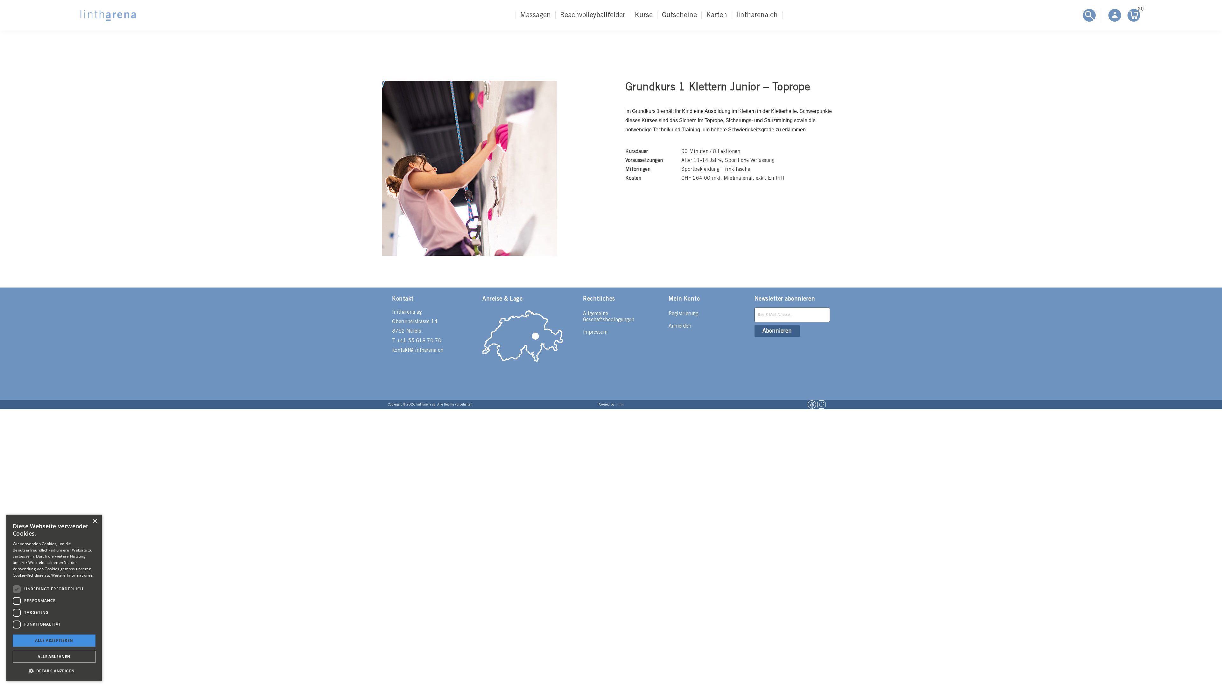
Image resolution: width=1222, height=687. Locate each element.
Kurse (644, 15)
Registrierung (683, 313)
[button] (54, 670)
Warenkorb (1139, 10)
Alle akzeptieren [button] (54, 640)
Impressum (595, 332)
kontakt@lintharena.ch (417, 350)
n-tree (619, 404)
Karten (716, 15)
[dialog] (54, 598)
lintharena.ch (757, 15)
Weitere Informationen (72, 575)
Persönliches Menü (1114, 15)
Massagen (535, 15)
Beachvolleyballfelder (592, 15)
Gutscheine (679, 15)
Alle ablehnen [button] (54, 656)
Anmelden (680, 326)
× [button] (94, 521)
